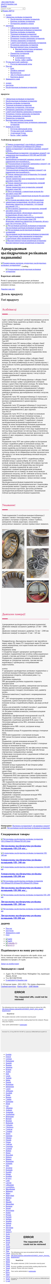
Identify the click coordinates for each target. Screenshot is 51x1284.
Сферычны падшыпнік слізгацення (24, 36)
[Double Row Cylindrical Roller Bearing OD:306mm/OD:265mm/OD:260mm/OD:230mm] (25, 883)
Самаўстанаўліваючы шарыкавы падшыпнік (28, 43)
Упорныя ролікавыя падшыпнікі (23, 34)
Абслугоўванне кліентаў (20, 75)
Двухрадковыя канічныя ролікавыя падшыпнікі (25, 228)
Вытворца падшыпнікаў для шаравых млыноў (31, 826)
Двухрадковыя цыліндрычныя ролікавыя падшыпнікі (27, 234)
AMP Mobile (33, 986)
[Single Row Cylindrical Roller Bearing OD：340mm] (25, 855)
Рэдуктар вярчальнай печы (21, 64)
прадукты (10, 26)
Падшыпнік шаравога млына (22, 23)
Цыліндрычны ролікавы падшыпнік (25, 19)
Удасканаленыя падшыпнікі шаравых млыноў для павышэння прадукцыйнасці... (26, 171)
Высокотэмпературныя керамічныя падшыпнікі (25, 243)
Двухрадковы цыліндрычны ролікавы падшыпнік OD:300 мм (21, 916)
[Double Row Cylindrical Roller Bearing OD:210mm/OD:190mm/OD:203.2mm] (25, 841)
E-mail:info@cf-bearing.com (16, 980)
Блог (12, 68)
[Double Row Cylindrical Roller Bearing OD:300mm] (25, 911)
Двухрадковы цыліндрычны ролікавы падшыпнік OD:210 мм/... (21, 847)
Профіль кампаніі (17, 70)
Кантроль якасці (17, 77)
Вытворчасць (15, 73)
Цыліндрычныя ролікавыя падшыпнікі (26, 30)
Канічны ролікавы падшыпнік (22, 21)
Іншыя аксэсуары (17, 55)
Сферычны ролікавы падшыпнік (19, 17)
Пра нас (9, 66)
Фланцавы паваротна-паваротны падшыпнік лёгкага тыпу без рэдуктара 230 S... (27, 222)
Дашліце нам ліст (8, 289)
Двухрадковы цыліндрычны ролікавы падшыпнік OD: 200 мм (21, 902)
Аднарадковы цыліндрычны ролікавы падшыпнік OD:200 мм (21, 875)
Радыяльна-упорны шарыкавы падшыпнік (27, 38)
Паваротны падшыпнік (19, 53)
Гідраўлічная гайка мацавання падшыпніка (23, 238)
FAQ (7, 935)
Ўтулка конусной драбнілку (17, 62)
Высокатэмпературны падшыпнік (24, 47)
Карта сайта (22, 986)
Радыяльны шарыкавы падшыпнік (24, 45)
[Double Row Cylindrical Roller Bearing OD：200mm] (25, 897)
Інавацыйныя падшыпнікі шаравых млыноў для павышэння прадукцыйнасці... (25, 160)
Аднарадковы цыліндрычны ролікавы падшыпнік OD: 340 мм (21, 861)
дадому (9, 15)
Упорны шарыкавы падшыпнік (23, 41)
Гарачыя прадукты (8, 986)
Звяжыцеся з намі (13, 79)
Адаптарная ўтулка (23, 58)
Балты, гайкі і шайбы (23, 60)
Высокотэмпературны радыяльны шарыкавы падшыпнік (28, 50)
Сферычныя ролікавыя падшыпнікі (24, 28)
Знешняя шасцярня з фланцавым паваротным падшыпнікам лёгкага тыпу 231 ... (24, 214)
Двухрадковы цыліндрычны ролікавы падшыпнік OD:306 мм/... (21, 889)
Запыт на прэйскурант (10, 964)
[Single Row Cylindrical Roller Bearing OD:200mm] (25, 869)
